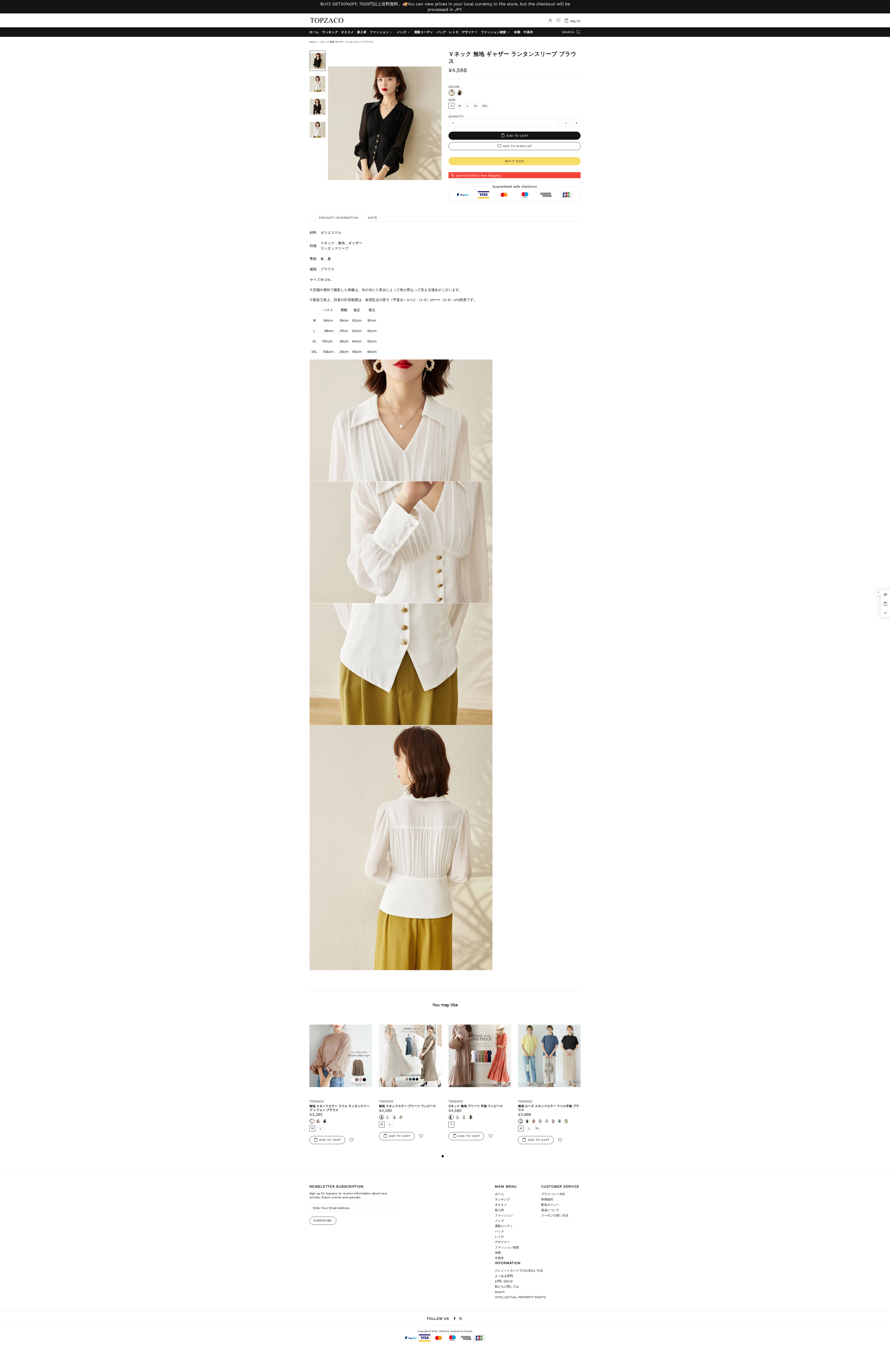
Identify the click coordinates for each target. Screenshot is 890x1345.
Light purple (414, 1121)
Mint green (401, 1121)
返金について (550, 1210)
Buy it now (514, 161)
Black (459, 92)
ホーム (499, 1194)
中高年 (499, 1258)
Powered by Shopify (462, 1331)
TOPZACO (326, 20)
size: (452, 99)
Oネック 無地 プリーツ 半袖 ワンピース (336, 1106)
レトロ (499, 1236)
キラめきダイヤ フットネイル (40, 1326)
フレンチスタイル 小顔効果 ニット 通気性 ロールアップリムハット (478, 1108)
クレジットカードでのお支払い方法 (519, 1270)
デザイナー (502, 1242)
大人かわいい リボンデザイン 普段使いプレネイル (549, 1108)
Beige (477, 1121)
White (452, 92)
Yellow (427, 1121)
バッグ (499, 1231)
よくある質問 (504, 1276)
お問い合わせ (504, 1281)
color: (454, 87)
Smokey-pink (325, 1117)
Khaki (470, 1121)
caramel (464, 1121)
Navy (312, 1117)
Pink (451, 1121)
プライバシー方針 (553, 1194)
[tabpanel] (480, 1084)
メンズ (499, 1220)
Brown (394, 1121)
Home (312, 42)
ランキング (502, 1199)
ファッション (504, 1215)
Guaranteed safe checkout (514, 186)
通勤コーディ (504, 1226)
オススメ (501, 1204)
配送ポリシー (550, 1204)
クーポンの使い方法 (554, 1215)
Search (500, 1292)
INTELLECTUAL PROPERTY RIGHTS (520, 1297)
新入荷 (499, 1210)
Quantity (456, 116)
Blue (420, 1121)
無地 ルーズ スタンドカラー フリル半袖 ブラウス (409, 1108)
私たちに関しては (507, 1286)
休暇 (498, 1252)
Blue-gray (318, 1117)
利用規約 (547, 1199)
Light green (407, 1121)
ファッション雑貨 (507, 1247)
